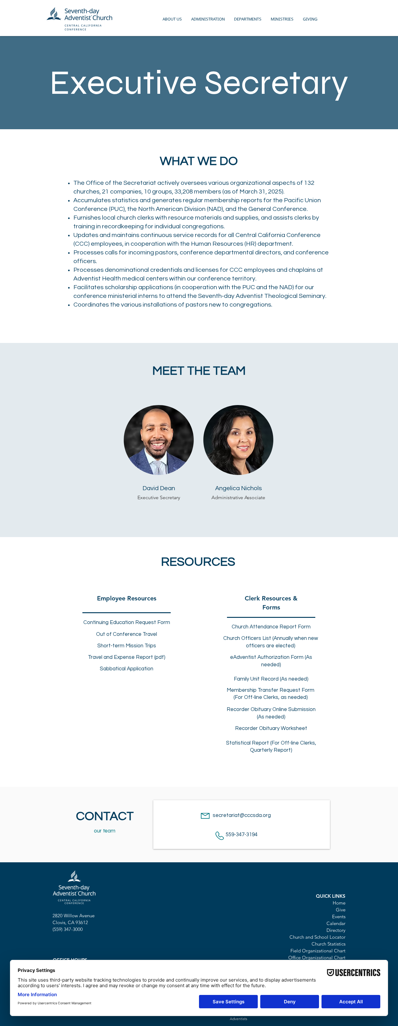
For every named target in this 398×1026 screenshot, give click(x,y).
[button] (172, 19)
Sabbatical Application (126, 669)
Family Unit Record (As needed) (271, 679)
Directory (335, 930)
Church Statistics (328, 944)
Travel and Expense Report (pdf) (126, 657)
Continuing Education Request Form (126, 622)
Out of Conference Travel (126, 634)
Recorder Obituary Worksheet (271, 728)
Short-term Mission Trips (126, 646)
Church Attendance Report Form (271, 627)
